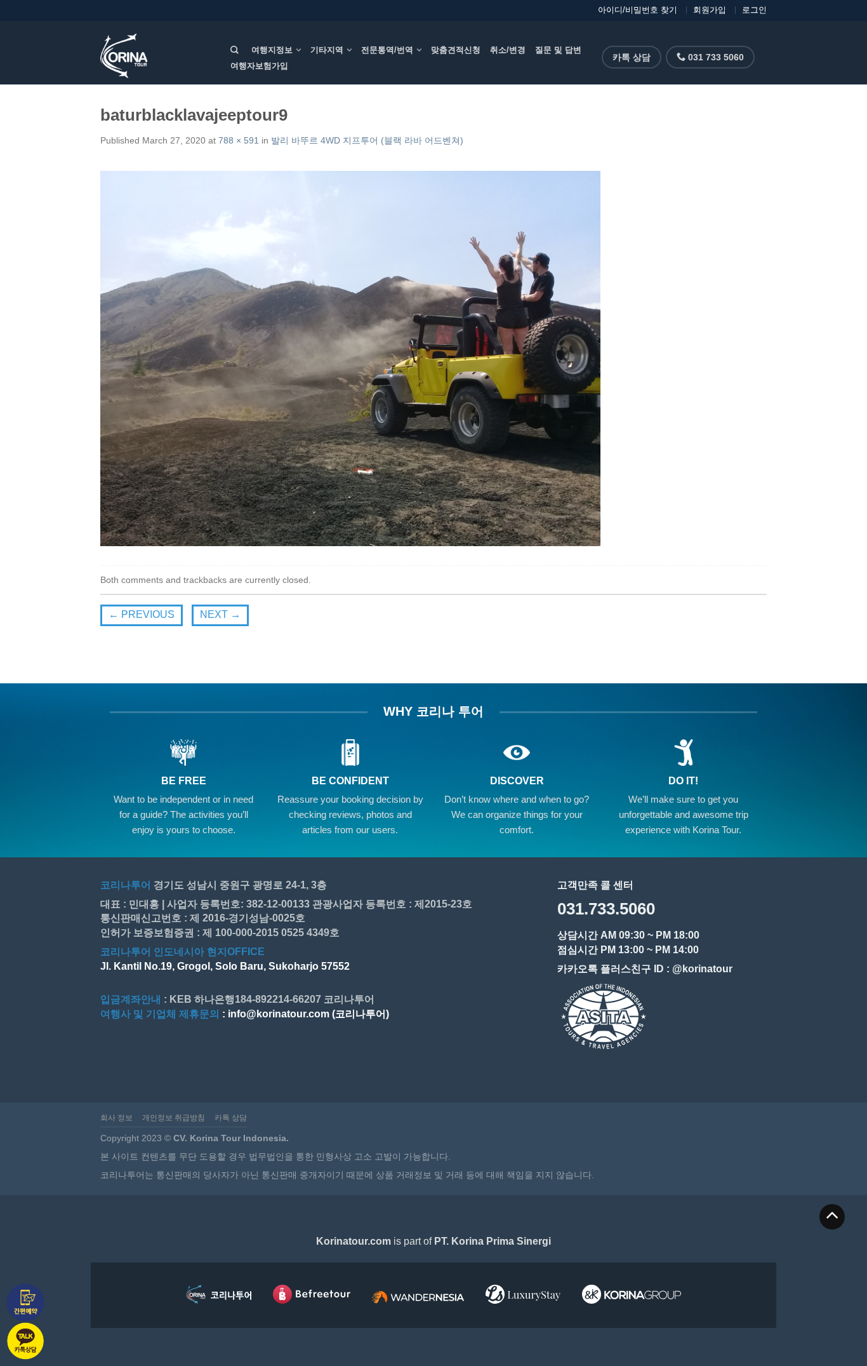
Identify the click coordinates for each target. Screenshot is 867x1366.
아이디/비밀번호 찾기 (637, 10)
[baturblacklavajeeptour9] (350, 357)
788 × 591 (238, 140)
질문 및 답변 (558, 50)
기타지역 (326, 50)
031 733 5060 (714, 57)
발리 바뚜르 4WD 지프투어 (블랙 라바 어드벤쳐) (367, 140)
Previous (142, 614)
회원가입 (709, 10)
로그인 (754, 10)
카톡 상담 (631, 57)
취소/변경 (508, 50)
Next (220, 614)
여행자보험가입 (259, 65)
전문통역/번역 (387, 50)
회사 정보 (116, 1118)
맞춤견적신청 (455, 50)
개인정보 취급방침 (173, 1118)
